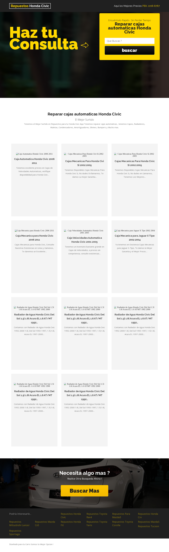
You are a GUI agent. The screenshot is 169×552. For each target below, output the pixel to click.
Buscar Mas (84, 491)
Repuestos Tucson (148, 526)
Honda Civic (30, 6)
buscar (129, 50)
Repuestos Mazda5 (148, 521)
